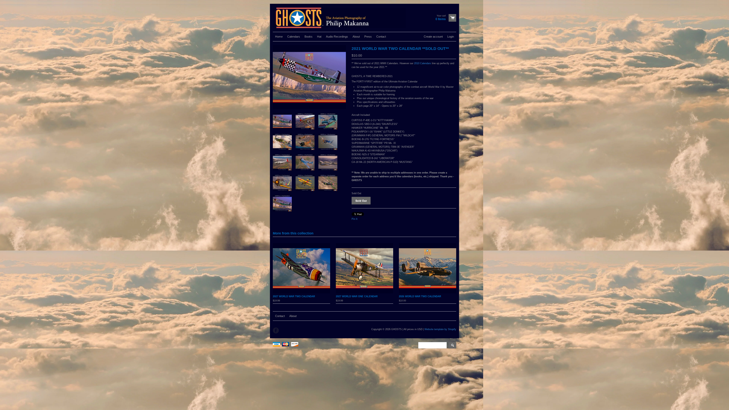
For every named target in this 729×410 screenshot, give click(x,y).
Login (450, 36)
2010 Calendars (422, 63)
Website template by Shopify (440, 329)
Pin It (354, 219)
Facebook (276, 330)
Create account (433, 36)
